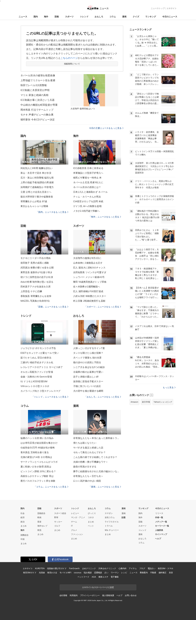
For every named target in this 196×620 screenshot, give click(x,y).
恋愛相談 (98, 572)
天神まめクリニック (107, 568)
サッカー (58, 521)
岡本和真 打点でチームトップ (37, 109)
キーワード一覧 (162, 526)
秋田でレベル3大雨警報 (34, 85)
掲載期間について (72, 64)
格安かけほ (52, 572)
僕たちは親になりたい (84, 442)
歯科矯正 (162, 572)
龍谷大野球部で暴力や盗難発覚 (37, 196)
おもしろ (99, 16)
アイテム (133, 568)
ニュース (23, 16)
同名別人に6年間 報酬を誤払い (37, 168)
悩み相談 (88, 572)
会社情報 (63, 595)
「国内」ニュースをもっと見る (51, 212)
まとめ (23, 526)
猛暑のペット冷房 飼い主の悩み (37, 438)
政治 (22, 521)
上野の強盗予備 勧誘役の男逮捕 (37, 182)
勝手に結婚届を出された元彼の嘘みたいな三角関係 (97, 471)
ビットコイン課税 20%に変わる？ (38, 471)
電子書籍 (115, 577)
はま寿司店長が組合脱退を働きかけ (39, 442)
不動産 (153, 572)
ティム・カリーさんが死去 (87, 196)
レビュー (75, 513)
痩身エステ (103, 577)
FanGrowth (74, 568)
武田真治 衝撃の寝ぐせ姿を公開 (37, 267)
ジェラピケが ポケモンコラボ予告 (38, 348)
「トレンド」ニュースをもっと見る (49, 396)
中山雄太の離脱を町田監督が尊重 (39, 104)
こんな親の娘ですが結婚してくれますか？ (95, 457)
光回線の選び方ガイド (57, 568)
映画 (39, 517)
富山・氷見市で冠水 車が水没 (36, 172)
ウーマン (115, 572)
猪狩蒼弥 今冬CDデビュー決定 (38, 119)
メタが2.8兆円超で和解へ (86, 210)
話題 (124, 517)
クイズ (136, 16)
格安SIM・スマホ (165, 568)
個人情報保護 (108, 595)
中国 (22, 539)
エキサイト (172, 8)
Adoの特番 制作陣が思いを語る (37, 281)
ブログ (142, 568)
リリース (159, 513)
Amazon (134, 402)
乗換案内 (144, 572)
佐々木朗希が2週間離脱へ (86, 286)
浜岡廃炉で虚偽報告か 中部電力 (37, 187)
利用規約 (73, 595)
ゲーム (74, 521)
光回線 (42, 572)
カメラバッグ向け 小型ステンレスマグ (40, 390)
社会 (22, 513)
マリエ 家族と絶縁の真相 (34, 95)
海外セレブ (42, 526)
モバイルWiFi (65, 572)
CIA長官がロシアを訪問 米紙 (88, 201)
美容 (171, 572)
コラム (112, 16)
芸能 (57, 16)
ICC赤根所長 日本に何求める (88, 168)
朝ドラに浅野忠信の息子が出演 (37, 277)
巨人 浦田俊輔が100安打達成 (88, 291)
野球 (56, 517)
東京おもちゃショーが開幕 (34, 206)
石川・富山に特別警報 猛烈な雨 (37, 177)
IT (72, 526)
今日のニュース (169, 16)
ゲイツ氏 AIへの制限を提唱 (87, 206)
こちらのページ (69, 57)
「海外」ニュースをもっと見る (104, 216)
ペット (91, 526)
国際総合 (24, 535)
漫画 (124, 16)
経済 (22, 517)
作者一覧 (159, 517)
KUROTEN (39, 568)
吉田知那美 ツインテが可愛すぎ (89, 272)
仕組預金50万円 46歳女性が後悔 (38, 447)
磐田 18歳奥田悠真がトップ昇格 (89, 281)
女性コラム (110, 517)
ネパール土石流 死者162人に (88, 182)
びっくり (92, 513)
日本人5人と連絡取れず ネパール (90, 191)
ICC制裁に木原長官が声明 (35, 90)
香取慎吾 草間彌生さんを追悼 (36, 296)
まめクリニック (89, 568)
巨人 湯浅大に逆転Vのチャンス (89, 267)
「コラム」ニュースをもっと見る (50, 486)
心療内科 (122, 568)
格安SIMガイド (29, 572)
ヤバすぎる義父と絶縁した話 (88, 447)
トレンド (84, 16)
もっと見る (168, 387)
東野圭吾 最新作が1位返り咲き (36, 272)
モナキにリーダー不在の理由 (36, 258)
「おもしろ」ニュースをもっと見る (102, 396)
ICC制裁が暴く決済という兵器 (38, 99)
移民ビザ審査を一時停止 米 (87, 177)
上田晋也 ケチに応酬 (31, 291)
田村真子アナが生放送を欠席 (36, 286)
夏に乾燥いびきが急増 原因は (36, 466)
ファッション (77, 534)
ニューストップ (158, 8)
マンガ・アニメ (78, 517)
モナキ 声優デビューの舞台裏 (37, 114)
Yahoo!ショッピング (163, 402)
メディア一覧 (161, 521)
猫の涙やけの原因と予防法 (87, 362)
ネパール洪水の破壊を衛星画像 (38, 75)
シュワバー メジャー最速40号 (89, 277)
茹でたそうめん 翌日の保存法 (36, 357)
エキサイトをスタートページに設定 (98, 587)
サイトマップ (161, 534)
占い (106, 572)
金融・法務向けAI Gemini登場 (36, 376)
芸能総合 (41, 513)
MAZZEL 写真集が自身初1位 (35, 300)
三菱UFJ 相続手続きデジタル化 (37, 362)
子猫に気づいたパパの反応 (87, 386)
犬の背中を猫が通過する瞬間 (88, 390)
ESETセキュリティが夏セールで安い (40, 352)
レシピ (124, 572)
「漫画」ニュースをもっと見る (104, 486)
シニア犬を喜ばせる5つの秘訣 (89, 367)
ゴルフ (57, 526)
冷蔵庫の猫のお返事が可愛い (88, 371)
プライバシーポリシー (90, 595)
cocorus (77, 572)
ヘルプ (158, 538)
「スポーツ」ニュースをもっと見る (102, 306)
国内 (36, 16)
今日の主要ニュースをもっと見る (105, 128)
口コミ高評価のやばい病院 (87, 480)
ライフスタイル (112, 521)
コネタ (91, 517)
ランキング (150, 16)
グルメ (74, 530)
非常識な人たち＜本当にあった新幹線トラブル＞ (97, 438)
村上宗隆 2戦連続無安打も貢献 (89, 300)
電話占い (151, 568)
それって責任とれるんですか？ (89, 452)
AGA (94, 577)
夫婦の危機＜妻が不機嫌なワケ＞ (90, 461)
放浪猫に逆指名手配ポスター (88, 381)
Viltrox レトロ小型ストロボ (35, 386)
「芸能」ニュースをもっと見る (51, 306)
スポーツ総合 (60, 513)
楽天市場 (146, 402)
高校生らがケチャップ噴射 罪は (37, 476)
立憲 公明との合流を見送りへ (36, 191)
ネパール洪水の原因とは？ (87, 187)
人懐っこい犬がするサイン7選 (89, 348)
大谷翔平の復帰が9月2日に (87, 258)
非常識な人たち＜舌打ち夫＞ (88, 476)
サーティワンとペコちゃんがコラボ (39, 461)
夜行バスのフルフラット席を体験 (38, 480)
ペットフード (83, 577)
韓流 (39, 530)
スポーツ (69, 16)
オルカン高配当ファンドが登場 (37, 371)
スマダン (109, 513)
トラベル (109, 526)
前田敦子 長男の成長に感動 (35, 262)
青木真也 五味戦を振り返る (35, 452)
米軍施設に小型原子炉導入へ (88, 172)
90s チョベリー (112, 530)
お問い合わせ (131, 595)
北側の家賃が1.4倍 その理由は (36, 457)
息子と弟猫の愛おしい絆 (86, 376)
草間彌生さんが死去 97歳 (34, 201)
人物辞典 (159, 530)
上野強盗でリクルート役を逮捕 (38, 80)
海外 (46, 16)
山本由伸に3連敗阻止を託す (88, 262)
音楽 (39, 521)
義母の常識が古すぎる (84, 466)
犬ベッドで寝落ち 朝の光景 (87, 357)
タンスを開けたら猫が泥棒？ (88, 352)
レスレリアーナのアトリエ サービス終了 (42, 367)
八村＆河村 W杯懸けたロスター (89, 296)
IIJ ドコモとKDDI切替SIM (34, 381)
